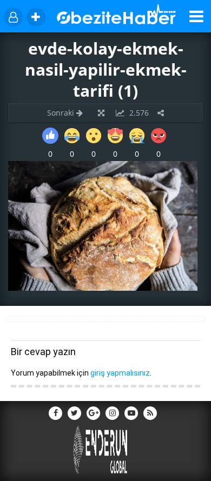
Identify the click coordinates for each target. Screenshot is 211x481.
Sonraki (61, 113)
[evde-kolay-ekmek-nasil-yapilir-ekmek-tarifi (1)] (102, 288)
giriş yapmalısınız (120, 373)
